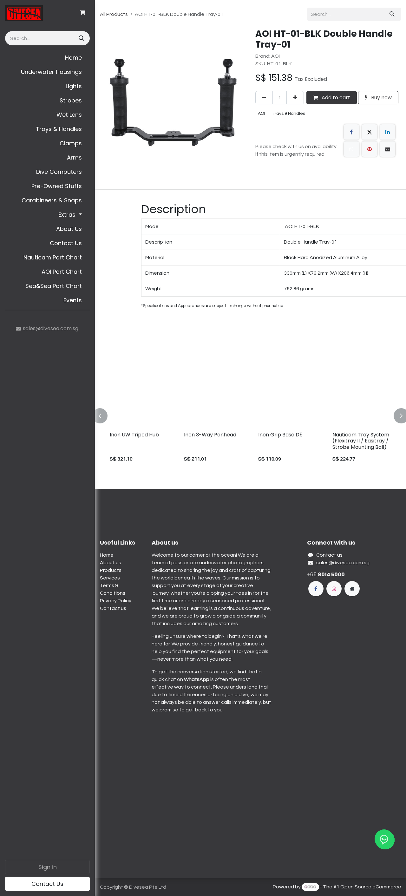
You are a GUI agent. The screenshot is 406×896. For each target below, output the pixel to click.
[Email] (387, 149)
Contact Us (47, 884)
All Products (114, 14)
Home (107, 555)
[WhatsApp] (351, 149)
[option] (250, 415)
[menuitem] (47, 57)
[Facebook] (351, 132)
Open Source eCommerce (370, 886)
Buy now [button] (381, 97)
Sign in (47, 867)
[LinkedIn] (387, 132)
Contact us (113, 608)
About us (110, 562)
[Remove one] (264, 97)
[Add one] (295, 97)
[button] (104, 415)
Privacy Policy (115, 600)
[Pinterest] (369, 149)
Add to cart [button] (335, 97)
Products (110, 570)
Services (110, 577)
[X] (369, 132)
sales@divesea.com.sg (343, 562)
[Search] (81, 38)
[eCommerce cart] (82, 12)
